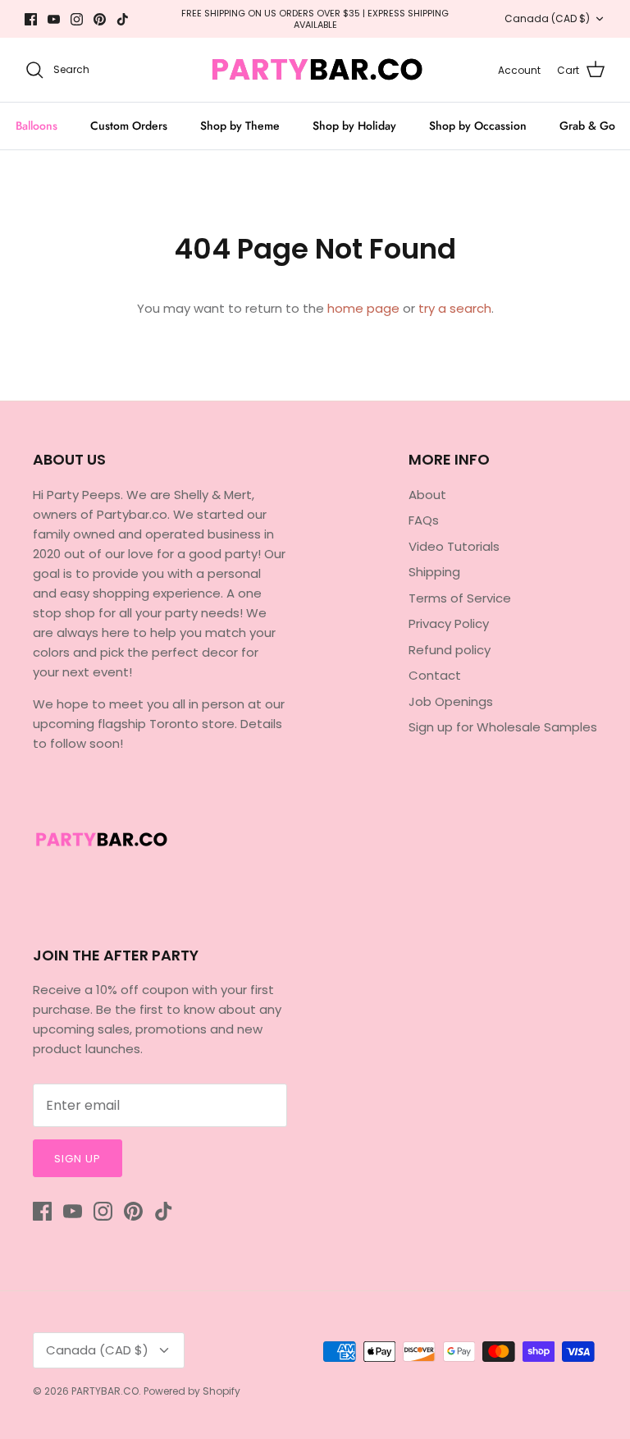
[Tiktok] (122, 19)
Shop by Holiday (354, 125)
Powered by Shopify (192, 1391)
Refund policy (450, 649)
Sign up (77, 1158)
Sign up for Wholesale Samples (503, 727)
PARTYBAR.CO (105, 1391)
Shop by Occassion (478, 125)
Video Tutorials (454, 546)
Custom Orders (128, 125)
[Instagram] (77, 19)
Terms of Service (460, 598)
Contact (435, 675)
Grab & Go (587, 125)
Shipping (434, 571)
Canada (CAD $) (547, 18)
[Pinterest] (100, 19)
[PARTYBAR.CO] (315, 69)
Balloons (36, 125)
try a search (454, 308)
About (427, 494)
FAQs (424, 520)
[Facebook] (31, 19)
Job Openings (451, 701)
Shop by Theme (240, 125)
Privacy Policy (449, 623)
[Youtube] (54, 19)
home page (363, 308)
